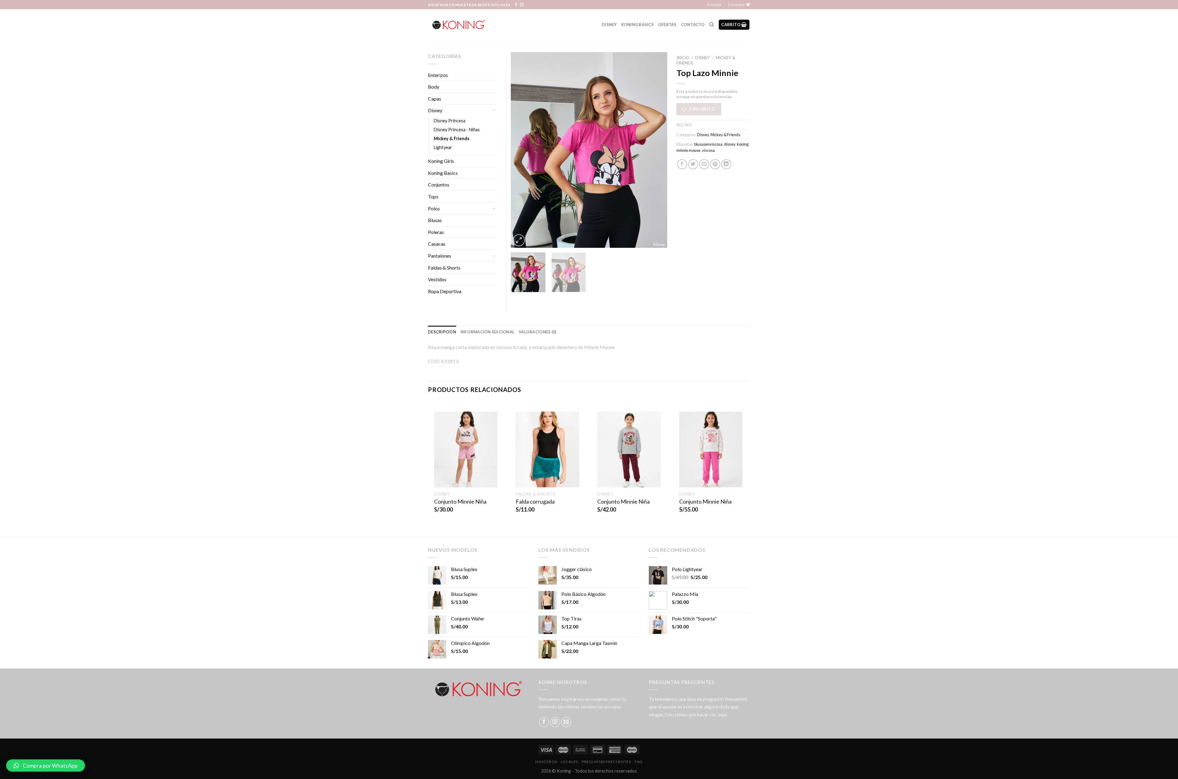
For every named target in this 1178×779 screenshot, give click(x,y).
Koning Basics (637, 24)
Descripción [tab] (442, 331)
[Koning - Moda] (458, 24)
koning (743, 144)
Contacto (693, 24)
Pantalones (439, 256)
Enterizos (438, 75)
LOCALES (569, 761)
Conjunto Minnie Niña (460, 501)
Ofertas (667, 24)
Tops (433, 196)
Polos (434, 208)
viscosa (708, 150)
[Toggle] (494, 110)
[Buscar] (711, 24)
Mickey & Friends (725, 134)
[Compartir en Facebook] (682, 164)
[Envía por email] (704, 164)
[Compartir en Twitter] (693, 164)
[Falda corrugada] (547, 450)
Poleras (436, 232)
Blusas (435, 220)
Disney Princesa (449, 120)
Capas (434, 99)
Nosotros (546, 761)
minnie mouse (688, 150)
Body (433, 87)
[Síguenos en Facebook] (516, 5)
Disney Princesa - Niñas (457, 129)
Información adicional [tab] (487, 331)
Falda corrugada (535, 501)
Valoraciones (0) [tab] (537, 331)
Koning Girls (441, 161)
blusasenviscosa (708, 144)
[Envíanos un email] (566, 722)
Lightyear (443, 147)
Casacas (436, 244)
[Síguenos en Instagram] (522, 5)
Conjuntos (438, 184)
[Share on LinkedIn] (726, 164)
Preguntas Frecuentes (606, 761)
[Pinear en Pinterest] (715, 164)
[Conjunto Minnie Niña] (466, 450)
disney (729, 144)
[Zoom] (519, 240)
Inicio (682, 57)
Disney (609, 24)
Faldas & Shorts (444, 268)
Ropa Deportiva (444, 291)
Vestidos (437, 279)
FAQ (639, 761)
